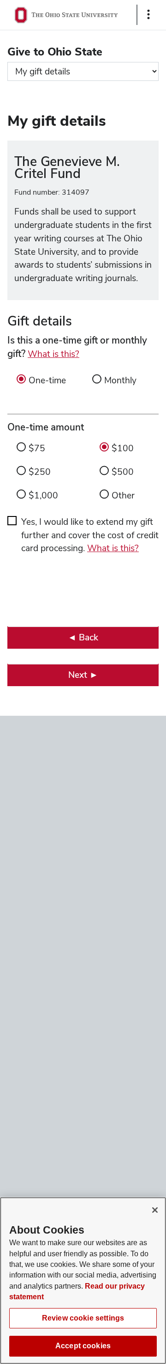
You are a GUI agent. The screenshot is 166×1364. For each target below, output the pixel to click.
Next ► (83, 675)
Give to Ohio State (54, 51)
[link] (83, 637)
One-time (47, 380)
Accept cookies (83, 1346)
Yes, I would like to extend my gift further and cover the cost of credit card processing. (90, 535)
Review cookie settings (83, 1318)
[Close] (155, 1210)
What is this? (53, 354)
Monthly (120, 380)
